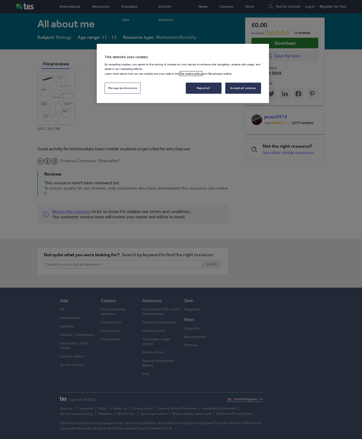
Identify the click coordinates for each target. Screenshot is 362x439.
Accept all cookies (243, 88)
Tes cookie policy (191, 73)
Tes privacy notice (219, 73)
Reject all (203, 88)
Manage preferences (122, 88)
